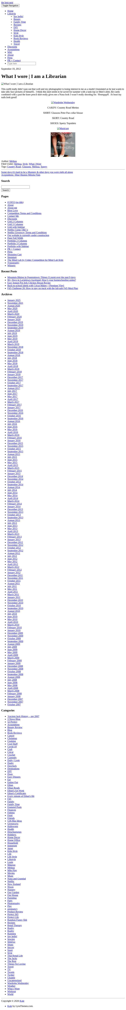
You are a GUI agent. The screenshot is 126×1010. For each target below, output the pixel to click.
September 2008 (15, 674)
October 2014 (14, 481)
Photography (13, 903)
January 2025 (13, 300)
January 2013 (13, 539)
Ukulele (11, 977)
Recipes (17, 24)
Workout (11, 991)
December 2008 (15, 666)
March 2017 (13, 402)
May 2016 (12, 429)
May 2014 (12, 495)
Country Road (14, 166)
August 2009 (13, 644)
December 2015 (15, 443)
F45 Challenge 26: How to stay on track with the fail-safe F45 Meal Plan (42, 288)
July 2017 (12, 391)
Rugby (10, 928)
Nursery (11, 889)
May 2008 (12, 685)
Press (9, 57)
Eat (9, 779)
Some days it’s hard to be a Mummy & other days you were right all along (37, 172)
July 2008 (12, 680)
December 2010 (15, 600)
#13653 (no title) (15, 202)
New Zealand (14, 884)
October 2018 (14, 349)
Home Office (13, 840)
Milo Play (12, 870)
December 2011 (15, 575)
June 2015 (12, 459)
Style (16, 33)
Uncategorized (14, 980)
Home (10, 11)
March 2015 (13, 468)
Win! (9, 52)
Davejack (12, 766)
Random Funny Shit (17, 920)
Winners (11, 265)
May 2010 (12, 619)
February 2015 (14, 470)
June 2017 (12, 393)
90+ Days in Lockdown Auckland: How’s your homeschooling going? (41, 280)
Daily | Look (13, 760)
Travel (17, 44)
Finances (11, 810)
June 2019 (12, 336)
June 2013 (12, 525)
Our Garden (13, 892)
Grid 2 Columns (15, 221)
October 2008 (14, 671)
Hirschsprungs (14, 832)
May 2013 (12, 528)
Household (12, 843)
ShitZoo (11, 942)
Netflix (10, 881)
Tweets (10, 972)
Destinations (13, 768)
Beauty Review (14, 727)
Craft (9, 749)
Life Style (12, 856)
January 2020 (13, 319)
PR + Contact (14, 60)
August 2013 (13, 520)
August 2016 (13, 421)
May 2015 (12, 462)
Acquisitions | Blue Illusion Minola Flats (20, 175)
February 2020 (14, 316)
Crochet (11, 755)
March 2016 (13, 435)
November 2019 (15, 325)
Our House (12, 895)
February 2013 (14, 536)
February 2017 (14, 404)
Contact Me (13, 216)
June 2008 (12, 682)
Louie (10, 862)
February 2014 (14, 503)
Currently (12, 757)
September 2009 (15, 641)
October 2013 (14, 514)
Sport (10, 950)
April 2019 (12, 341)
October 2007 (14, 704)
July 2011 (12, 586)
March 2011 (13, 594)
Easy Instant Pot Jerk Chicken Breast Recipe (29, 282)
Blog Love (12, 210)
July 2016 (12, 424)
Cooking (11, 741)
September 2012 (15, 550)
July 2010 (12, 614)
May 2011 (12, 589)
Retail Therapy (14, 925)
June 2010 (12, 616)
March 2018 (13, 369)
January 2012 (13, 572)
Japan (10, 848)
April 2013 (12, 531)
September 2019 (15, 327)
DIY (16, 27)
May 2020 (12, 308)
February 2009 (14, 660)
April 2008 (12, 688)
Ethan (10, 785)
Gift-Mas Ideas (14, 821)
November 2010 (15, 603)
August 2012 (13, 553)
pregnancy (12, 909)
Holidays (11, 834)
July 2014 (12, 490)
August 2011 (13, 583)
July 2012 (12, 556)
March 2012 (13, 567)
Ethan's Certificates (16, 793)
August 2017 (13, 388)
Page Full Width (15, 238)
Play (9, 906)
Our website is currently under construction (28, 235)
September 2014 (15, 484)
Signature (12, 257)
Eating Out (12, 782)
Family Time (20, 22)
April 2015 (12, 465)
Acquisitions (13, 49)
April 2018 (12, 366)
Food (9, 815)
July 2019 (12, 333)
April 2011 (12, 592)
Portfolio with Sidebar (18, 246)
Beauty (17, 19)
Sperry (44, 166)
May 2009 (12, 652)
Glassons (26, 166)
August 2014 (13, 487)
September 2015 (15, 451)
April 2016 (12, 432)
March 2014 (13, 501)
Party (9, 900)
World (10, 994)
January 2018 (13, 374)
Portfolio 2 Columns (17, 240)
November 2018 (15, 347)
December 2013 (15, 509)
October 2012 (14, 547)
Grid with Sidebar (16, 227)
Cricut (10, 752)
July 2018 (12, 358)
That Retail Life (15, 955)
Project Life (13, 917)
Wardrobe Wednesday (18, 983)
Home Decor (20, 30)
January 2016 (13, 440)
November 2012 (15, 545)
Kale (22, 1001)
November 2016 (15, 413)
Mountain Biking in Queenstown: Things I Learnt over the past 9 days (41, 277)
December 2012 (15, 542)
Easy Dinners (13, 777)
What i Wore (35, 164)
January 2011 (13, 597)
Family (10, 801)
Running (11, 933)
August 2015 (13, 454)
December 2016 (15, 410)
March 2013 (13, 534)
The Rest (11, 961)
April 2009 (12, 655)
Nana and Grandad (16, 878)
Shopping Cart (14, 254)
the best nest (7, 2)
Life (9, 854)
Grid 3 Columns (15, 224)
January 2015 (13, 473)
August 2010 (13, 611)
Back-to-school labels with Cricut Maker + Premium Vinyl (35, 285)
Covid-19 (12, 746)
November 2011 (15, 578)
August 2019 (13, 330)
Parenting (12, 898)
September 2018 (15, 352)
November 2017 (15, 380)
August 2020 (13, 305)
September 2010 (15, 608)
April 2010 (12, 622)
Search (5, 190)
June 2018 (12, 360)
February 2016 (14, 437)
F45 (9, 799)
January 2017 (13, 407)
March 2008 (13, 691)
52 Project (12, 722)
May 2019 (12, 338)
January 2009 (13, 663)
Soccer (10, 947)
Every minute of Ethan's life (20, 796)
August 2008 (13, 677)
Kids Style (19, 35)
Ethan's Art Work (15, 790)
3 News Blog (13, 719)
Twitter (10, 975)
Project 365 (12, 914)
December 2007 (15, 699)
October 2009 (14, 638)
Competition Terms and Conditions (24, 213)
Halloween (12, 826)
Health (17, 41)
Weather (11, 986)
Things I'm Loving (16, 964)
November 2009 (15, 636)
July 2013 (12, 523)
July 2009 (12, 647)
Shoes (10, 944)
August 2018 (13, 355)
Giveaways (12, 823)
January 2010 (13, 630)
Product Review (15, 911)
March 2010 (13, 625)
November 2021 (15, 303)
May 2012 (12, 561)
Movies (11, 873)
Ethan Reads (13, 788)
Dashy (10, 763)
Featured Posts (14, 807)
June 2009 (12, 649)
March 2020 (13, 314)
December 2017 (15, 377)
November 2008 (15, 669)
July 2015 (12, 457)
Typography (13, 262)
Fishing (11, 812)
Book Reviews (21, 38)
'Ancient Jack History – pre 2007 (23, 716)
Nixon (10, 887)
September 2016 (15, 418)
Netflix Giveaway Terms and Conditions (27, 232)
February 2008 (14, 693)
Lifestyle (11, 13)
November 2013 (15, 512)
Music (10, 876)
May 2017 (12, 396)
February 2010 (14, 627)
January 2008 (13, 696)
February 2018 (14, 371)
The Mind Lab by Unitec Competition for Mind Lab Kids (35, 260)
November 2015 (15, 446)
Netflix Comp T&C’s (17, 229)
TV (9, 969)
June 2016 (12, 426)
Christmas (12, 738)
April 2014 (12, 498)
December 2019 (15, 322)
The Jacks (12, 958)
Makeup (11, 865)
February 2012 (14, 569)
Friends (11, 818)
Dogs (10, 774)
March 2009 (13, 658)
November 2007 (15, 702)
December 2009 (15, 633)
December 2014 (15, 476)
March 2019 (13, 344)
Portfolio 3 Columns (17, 243)
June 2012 (12, 558)
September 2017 (15, 385)
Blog (9, 730)
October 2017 (14, 382)
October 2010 (14, 605)
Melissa (13, 161)
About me (12, 207)
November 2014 (15, 479)
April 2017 (12, 399)
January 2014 (13, 506)
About (10, 55)
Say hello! (18, 16)
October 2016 (14, 415)
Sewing (11, 939)
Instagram (12, 845)
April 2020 (12, 311)
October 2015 (14, 448)
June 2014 (12, 492)
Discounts (12, 46)
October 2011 (14, 581)
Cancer (10, 735)
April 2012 (12, 564)
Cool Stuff (12, 744)
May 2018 (12, 363)
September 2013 (15, 517)
